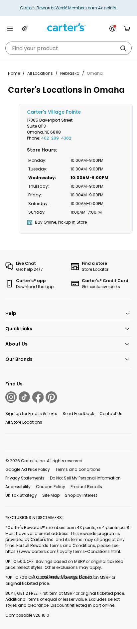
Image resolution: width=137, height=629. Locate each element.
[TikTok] (24, 397)
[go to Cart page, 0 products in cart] (127, 28)
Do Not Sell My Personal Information (85, 478)
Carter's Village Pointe (54, 112)
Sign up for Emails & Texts (31, 413)
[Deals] (24, 28)
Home (14, 73)
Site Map (51, 495)
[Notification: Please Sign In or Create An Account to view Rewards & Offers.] (112, 28)
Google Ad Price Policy (27, 469)
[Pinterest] (51, 397)
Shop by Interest (81, 495)
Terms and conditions (77, 469)
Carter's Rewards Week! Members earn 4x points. (68, 8)
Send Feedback (78, 413)
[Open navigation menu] (10, 28)
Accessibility (18, 486)
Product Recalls (86, 486)
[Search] (123, 48)
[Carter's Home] (68, 27)
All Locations (40, 73)
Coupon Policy (50, 486)
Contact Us (110, 413)
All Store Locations (23, 422)
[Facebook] (38, 397)
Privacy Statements (25, 478)
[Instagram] (11, 397)
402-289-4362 (56, 138)
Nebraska (69, 73)
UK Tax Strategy (21, 495)
